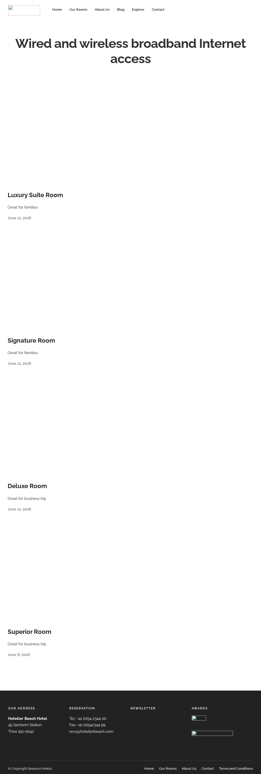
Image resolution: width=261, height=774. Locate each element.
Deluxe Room (27, 486)
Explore (138, 9)
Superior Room (29, 631)
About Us (102, 9)
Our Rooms (78, 9)
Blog (120, 9)
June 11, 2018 (19, 218)
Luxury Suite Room (35, 195)
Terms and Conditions (236, 768)
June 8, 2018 (19, 654)
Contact (158, 9)
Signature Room (31, 340)
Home (57, 9)
